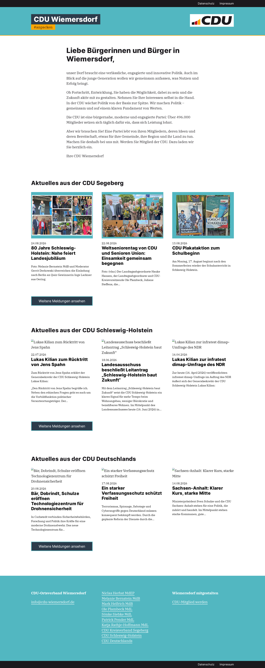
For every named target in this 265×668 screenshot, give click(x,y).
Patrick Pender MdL (118, 619)
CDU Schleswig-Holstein (122, 635)
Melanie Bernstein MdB (121, 598)
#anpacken (43, 27)
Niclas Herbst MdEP (118, 593)
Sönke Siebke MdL (117, 614)
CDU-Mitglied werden (190, 602)
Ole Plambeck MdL (117, 609)
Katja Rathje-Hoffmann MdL (125, 624)
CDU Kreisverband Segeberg (125, 630)
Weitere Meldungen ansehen (62, 301)
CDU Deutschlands (117, 640)
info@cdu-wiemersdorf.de (52, 602)
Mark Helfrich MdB (117, 603)
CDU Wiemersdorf (66, 19)
